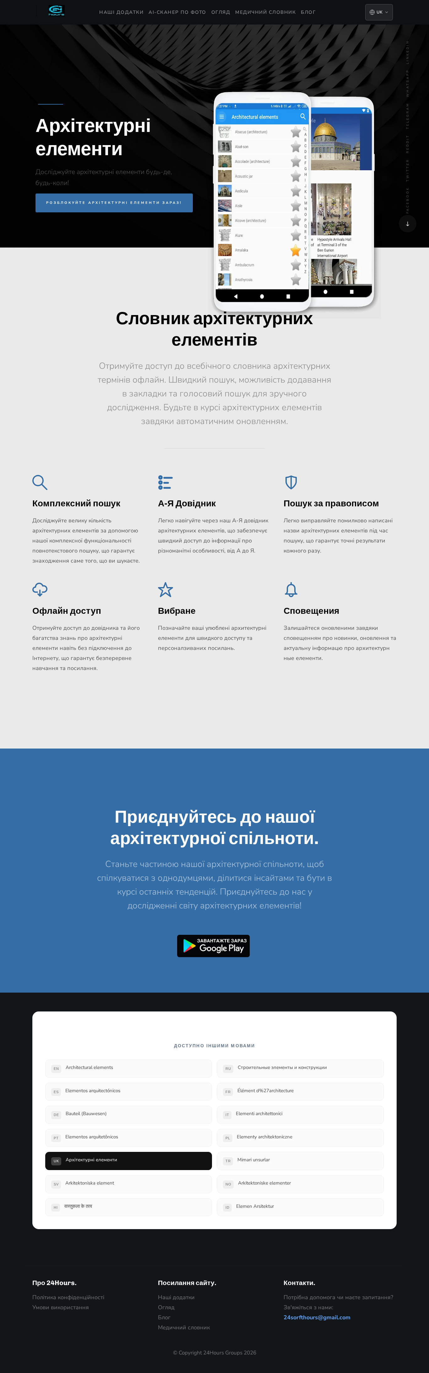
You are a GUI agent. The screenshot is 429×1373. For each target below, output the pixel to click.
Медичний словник (265, 12)
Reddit (407, 143)
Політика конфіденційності (68, 1297)
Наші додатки (121, 12)
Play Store (213, 946)
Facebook (407, 200)
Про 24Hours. (54, 1283)
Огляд (221, 12)
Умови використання (60, 1307)
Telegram (407, 115)
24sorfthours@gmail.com (317, 1317)
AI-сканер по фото (177, 12)
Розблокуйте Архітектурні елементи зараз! (114, 202)
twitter (407, 170)
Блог (308, 12)
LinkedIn (407, 52)
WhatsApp (407, 83)
